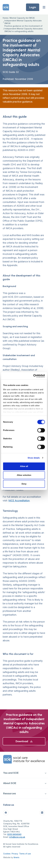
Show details (34, 458)
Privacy (15, 853)
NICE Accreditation (19, 500)
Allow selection (24, 475)
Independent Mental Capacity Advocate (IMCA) (23, 21)
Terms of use (25, 853)
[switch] (41, 430)
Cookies (7, 853)
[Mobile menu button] (44, 7)
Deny (24, 484)
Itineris (16, 857)
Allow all (24, 466)
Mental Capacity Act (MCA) (22, 18)
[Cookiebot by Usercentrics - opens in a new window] (34, 376)
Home (5, 18)
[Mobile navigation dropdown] (45, 773)
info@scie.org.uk (17, 837)
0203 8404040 (14, 834)
